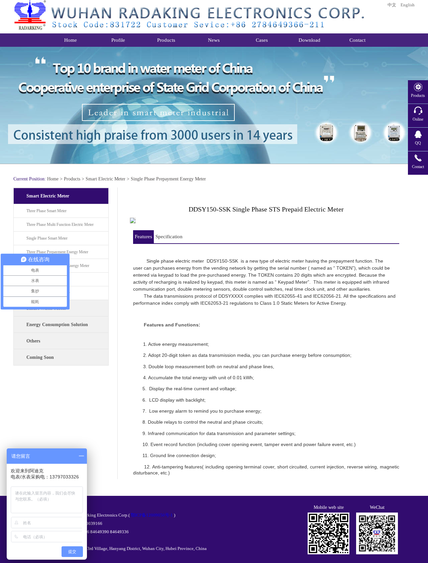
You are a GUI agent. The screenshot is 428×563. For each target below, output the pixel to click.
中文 (392, 4)
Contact (418, 166)
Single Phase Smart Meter (47, 238)
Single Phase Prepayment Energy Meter (168, 178)
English (408, 4)
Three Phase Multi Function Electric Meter (60, 224)
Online (418, 119)
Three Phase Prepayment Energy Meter (57, 252)
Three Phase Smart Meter (46, 210)
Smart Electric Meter (105, 178)
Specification (169, 236)
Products (72, 178)
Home (53, 178)
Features (143, 236)
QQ (418, 143)
